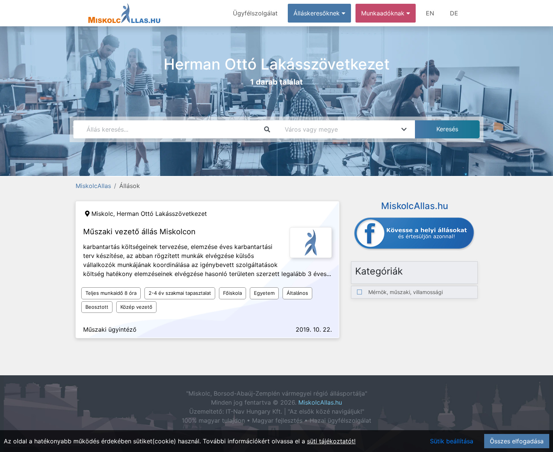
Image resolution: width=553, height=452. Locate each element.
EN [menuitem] (430, 13)
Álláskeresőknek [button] (317, 13)
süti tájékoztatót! (331, 441)
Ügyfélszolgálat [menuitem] (255, 13)
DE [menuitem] (454, 13)
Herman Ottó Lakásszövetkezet (162, 213)
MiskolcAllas (93, 186)
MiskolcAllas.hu (320, 402)
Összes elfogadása (517, 441)
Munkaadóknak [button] (383, 13)
